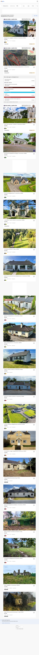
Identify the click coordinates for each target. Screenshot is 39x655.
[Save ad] (34, 38)
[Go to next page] (22, 627)
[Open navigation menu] (37, 1)
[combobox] (11, 5)
